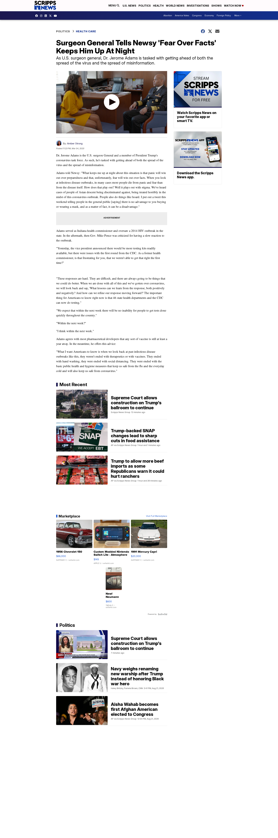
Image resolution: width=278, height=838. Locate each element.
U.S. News (129, 5)
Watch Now (233, 5)
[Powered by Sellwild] (162, 614)
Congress (197, 15)
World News (175, 5)
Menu (112, 5)
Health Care (86, 31)
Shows (216, 5)
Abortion (167, 15)
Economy (209, 15)
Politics (145, 5)
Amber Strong (75, 143)
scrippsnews (37, 15)
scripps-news (46, 15)
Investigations (198, 5)
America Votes (182, 15)
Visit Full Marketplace (156, 516)
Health (158, 5)
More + (237, 15)
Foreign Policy (224, 15)
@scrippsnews (56, 15)
